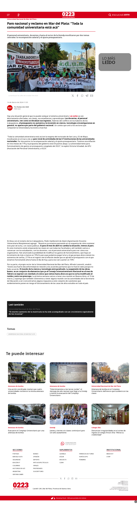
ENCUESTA (63, 460)
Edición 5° (16, 462)
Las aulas (74, 116)
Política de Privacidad (123, 490)
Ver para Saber (18, 474)
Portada (16, 454)
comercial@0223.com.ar (123, 483)
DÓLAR (62, 457)
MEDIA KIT (109, 454)
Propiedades (37, 468)
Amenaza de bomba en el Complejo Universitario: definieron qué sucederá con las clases (110, 391)
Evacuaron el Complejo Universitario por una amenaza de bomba (26, 431)
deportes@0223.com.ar (123, 482)
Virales (36, 465)
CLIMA (62, 462)
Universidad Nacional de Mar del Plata (21, 19)
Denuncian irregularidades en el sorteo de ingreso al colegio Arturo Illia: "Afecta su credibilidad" (109, 432)
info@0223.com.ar (124, 481)
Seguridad (16, 460)
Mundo (35, 454)
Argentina (16, 471)
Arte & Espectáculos (40, 462)
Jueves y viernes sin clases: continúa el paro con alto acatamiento (67, 431)
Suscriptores (38, 471)
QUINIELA (63, 454)
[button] (82, 95)
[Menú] (8, 15)
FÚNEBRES (82, 460)
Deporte (36, 460)
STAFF (108, 457)
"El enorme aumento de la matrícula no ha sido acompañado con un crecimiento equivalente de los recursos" (51, 313)
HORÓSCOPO (83, 457)
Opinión (36, 457)
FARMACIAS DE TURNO (86, 454)
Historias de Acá (19, 468)
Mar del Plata (17, 457)
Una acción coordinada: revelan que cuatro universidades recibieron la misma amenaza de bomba (26, 391)
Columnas (16, 465)
